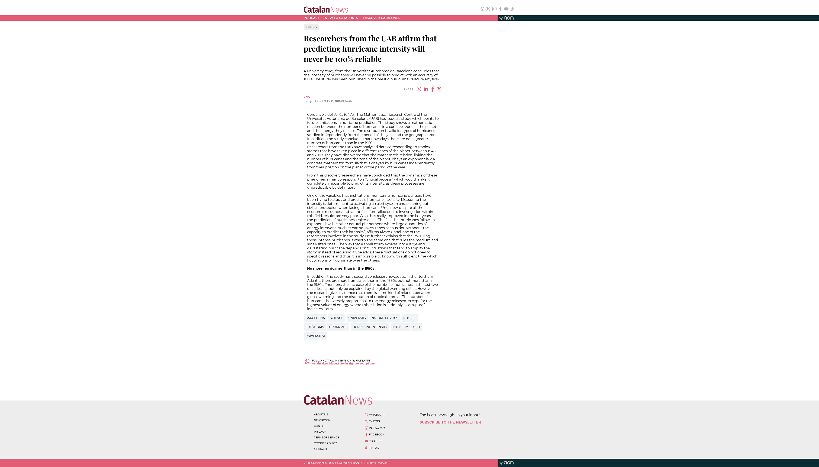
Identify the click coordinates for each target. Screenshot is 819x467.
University (357, 318)
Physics (410, 318)
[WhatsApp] (482, 9)
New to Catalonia (341, 18)
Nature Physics (385, 318)
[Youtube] (506, 9)
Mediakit (320, 449)
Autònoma (314, 327)
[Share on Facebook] (432, 90)
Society (311, 27)
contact (320, 426)
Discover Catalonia (381, 18)
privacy (320, 431)
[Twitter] (488, 9)
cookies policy (325, 443)
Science (336, 318)
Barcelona (315, 318)
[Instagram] (494, 9)
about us (321, 414)
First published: (314, 101)
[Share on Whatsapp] (419, 90)
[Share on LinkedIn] (426, 90)
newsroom (322, 420)
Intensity (400, 327)
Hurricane (338, 327)
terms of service (326, 437)
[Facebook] (500, 9)
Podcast (311, 18)
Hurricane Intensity (370, 327)
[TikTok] (512, 9)
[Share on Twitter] (439, 90)
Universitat (315, 336)
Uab (416, 327)
